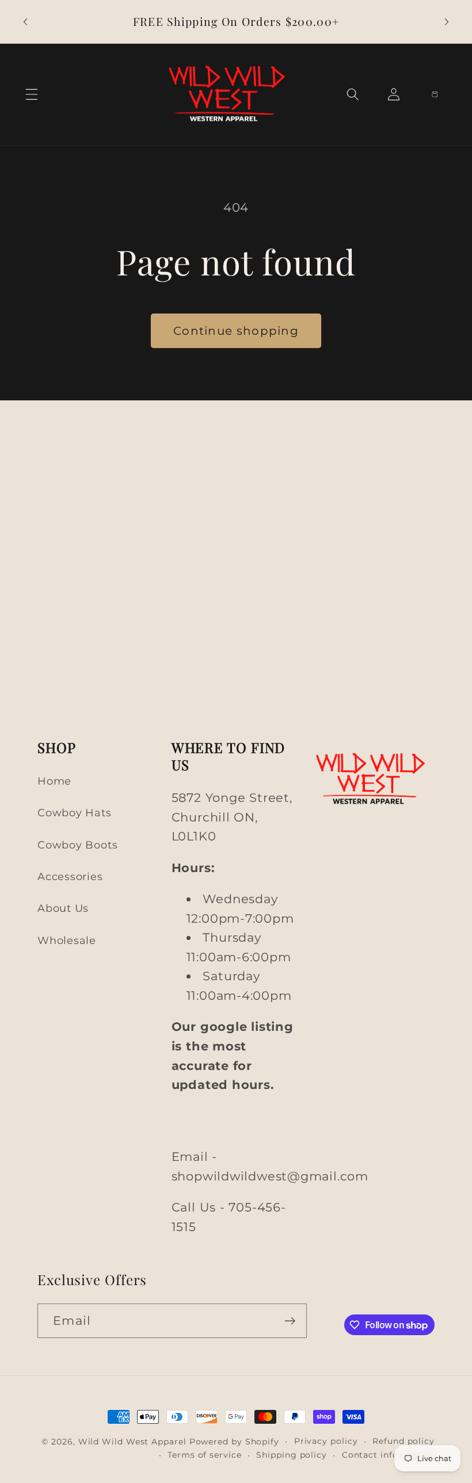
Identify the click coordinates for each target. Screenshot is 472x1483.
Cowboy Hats (74, 812)
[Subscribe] (289, 1321)
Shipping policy (291, 1455)
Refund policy (403, 1441)
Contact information (388, 1455)
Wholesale (66, 940)
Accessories (70, 876)
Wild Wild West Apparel (132, 1441)
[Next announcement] (446, 22)
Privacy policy (326, 1441)
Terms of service (205, 1455)
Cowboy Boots (77, 844)
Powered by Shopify (234, 1441)
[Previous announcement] (25, 22)
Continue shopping (236, 331)
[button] (31, 94)
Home (54, 781)
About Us (63, 908)
